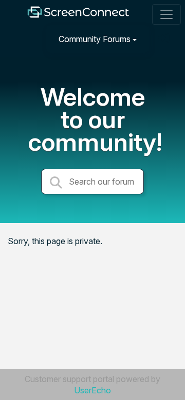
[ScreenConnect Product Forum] (78, 15)
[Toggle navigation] (166, 14)
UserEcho (92, 390)
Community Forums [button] (95, 39)
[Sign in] (165, 39)
